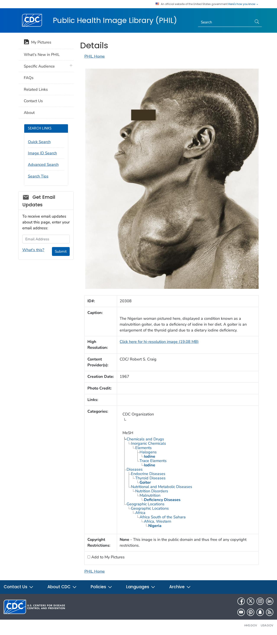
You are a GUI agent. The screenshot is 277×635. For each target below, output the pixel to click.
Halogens (148, 452)
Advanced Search (43, 164)
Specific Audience (39, 66)
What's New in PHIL (42, 54)
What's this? (33, 249)
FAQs (29, 77)
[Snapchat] (260, 612)
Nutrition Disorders (151, 491)
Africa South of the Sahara (163, 517)
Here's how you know (242, 4)
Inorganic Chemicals (148, 443)
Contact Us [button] (16, 587)
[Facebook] (241, 601)
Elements (143, 447)
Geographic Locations (145, 504)
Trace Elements (153, 460)
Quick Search (39, 141)
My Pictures (40, 42)
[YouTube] (241, 612)
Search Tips (38, 176)
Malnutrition (150, 495)
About (29, 112)
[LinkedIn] (269, 601)
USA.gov (267, 625)
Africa (140, 512)
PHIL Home (94, 56)
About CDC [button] (59, 587)
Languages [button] (138, 587)
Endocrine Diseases (148, 473)
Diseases (135, 469)
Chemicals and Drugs (145, 439)
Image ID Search (42, 153)
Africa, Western (157, 521)
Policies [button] (99, 587)
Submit (61, 251)
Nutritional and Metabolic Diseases (161, 486)
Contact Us (33, 100)
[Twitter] (250, 601)
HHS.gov (250, 625)
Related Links (36, 89)
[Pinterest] (250, 612)
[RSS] (269, 612)
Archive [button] (177, 587)
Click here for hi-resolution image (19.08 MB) (159, 341)
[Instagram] (260, 601)
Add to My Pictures (107, 557)
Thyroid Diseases (150, 478)
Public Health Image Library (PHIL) (115, 20)
